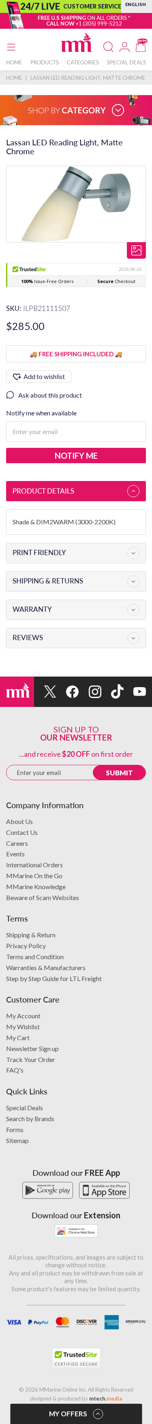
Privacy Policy (26, 945)
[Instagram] (90, 692)
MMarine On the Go (34, 875)
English (135, 4)
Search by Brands (30, 1118)
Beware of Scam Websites (42, 897)
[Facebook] (67, 692)
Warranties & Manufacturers (46, 967)
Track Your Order (30, 1059)
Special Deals (24, 1107)
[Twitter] (45, 692)
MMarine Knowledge (36, 886)
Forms (15, 1129)
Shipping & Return (31, 935)
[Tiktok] (112, 692)
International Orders (34, 864)
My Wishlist (23, 1026)
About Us (19, 821)
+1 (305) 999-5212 (99, 23)
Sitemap (17, 1140)
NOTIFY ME (76, 455)
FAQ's (15, 1070)
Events (15, 854)
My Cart (18, 1037)
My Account (23, 1016)
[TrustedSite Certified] (76, 1358)
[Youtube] (135, 692)
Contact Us (22, 832)
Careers (17, 843)
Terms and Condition (35, 956)
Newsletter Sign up (32, 1048)
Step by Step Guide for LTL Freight (54, 978)
